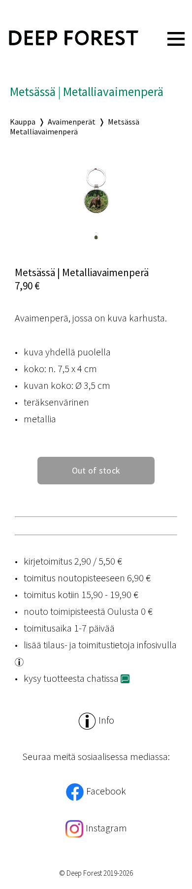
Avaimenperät (72, 122)
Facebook (106, 791)
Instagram (106, 828)
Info (106, 720)
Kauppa (22, 122)
